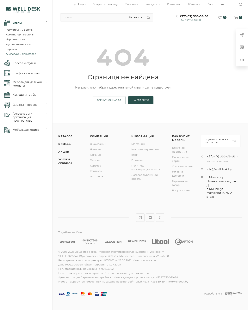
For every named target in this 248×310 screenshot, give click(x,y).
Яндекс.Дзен (150, 217)
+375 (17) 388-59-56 (194, 16)
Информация (142, 136)
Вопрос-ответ (181, 190)
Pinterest (160, 217)
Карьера (95, 165)
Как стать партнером (145, 149)
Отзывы (95, 160)
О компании (98, 143)
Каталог (65, 136)
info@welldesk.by (219, 169)
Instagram (140, 217)
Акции (63, 151)
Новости (95, 149)
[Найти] (148, 17)
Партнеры (96, 176)
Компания (99, 136)
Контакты (96, 171)
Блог (134, 154)
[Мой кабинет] (240, 5)
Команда (96, 154)
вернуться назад (109, 100)
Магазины (138, 143)
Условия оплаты (182, 166)
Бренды (64, 143)
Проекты (137, 160)
